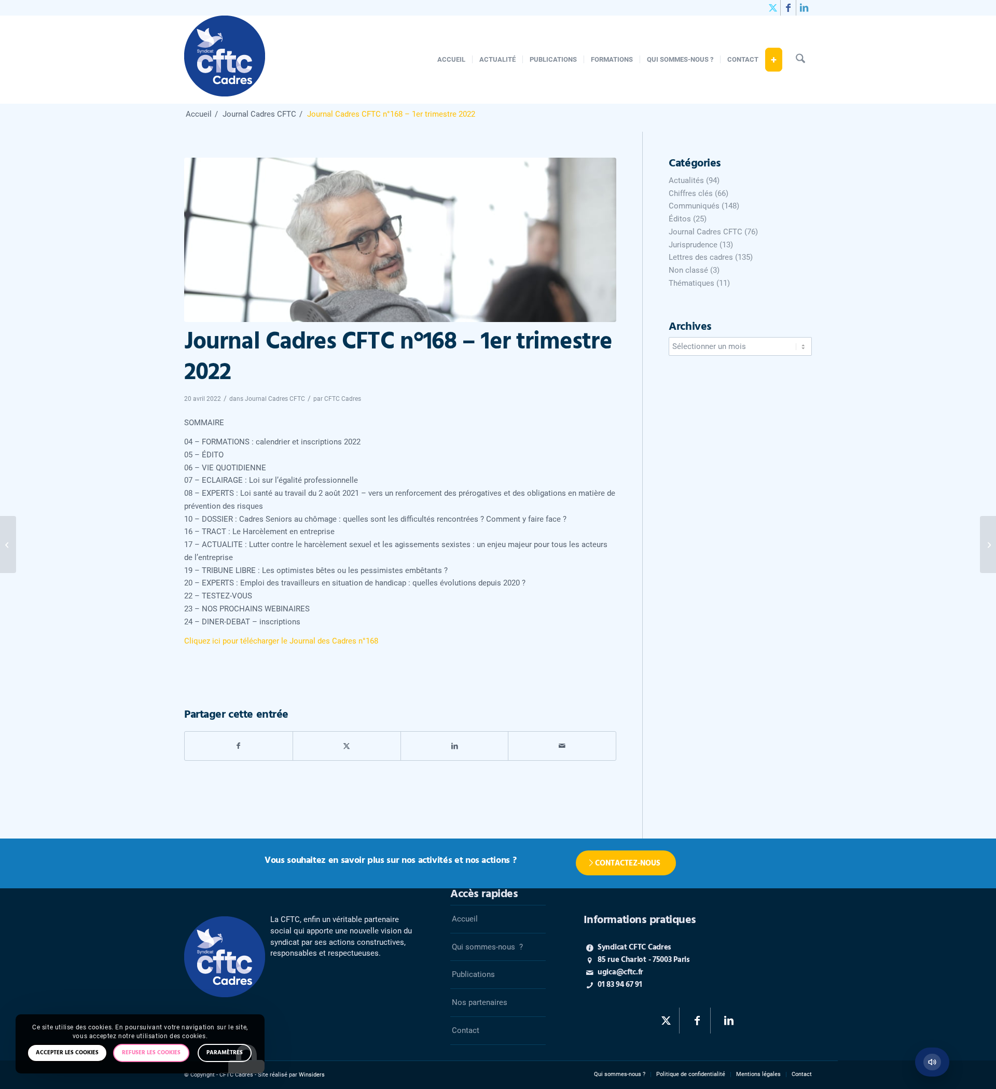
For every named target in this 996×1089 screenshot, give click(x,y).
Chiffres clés (691, 193)
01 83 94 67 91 (620, 985)
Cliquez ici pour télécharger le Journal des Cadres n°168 (281, 641)
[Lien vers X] (772, 8)
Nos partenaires (479, 1002)
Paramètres (224, 1052)
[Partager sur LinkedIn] (454, 746)
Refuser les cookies (151, 1052)
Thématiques (691, 283)
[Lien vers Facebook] (788, 8)
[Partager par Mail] (562, 746)
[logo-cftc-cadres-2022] (224, 60)
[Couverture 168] (400, 240)
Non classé (688, 270)
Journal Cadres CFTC (275, 398)
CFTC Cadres (342, 398)
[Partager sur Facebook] (239, 746)
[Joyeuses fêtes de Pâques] (8, 544)
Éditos (680, 219)
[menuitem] (451, 60)
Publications (473, 974)
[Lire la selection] (932, 1062)
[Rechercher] (800, 60)
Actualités (686, 180)
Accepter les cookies (67, 1052)
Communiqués (694, 206)
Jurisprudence (693, 244)
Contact (465, 1030)
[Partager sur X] (346, 746)
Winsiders (312, 1074)
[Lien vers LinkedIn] (804, 8)
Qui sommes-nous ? (487, 947)
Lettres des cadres (701, 257)
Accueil (465, 919)
